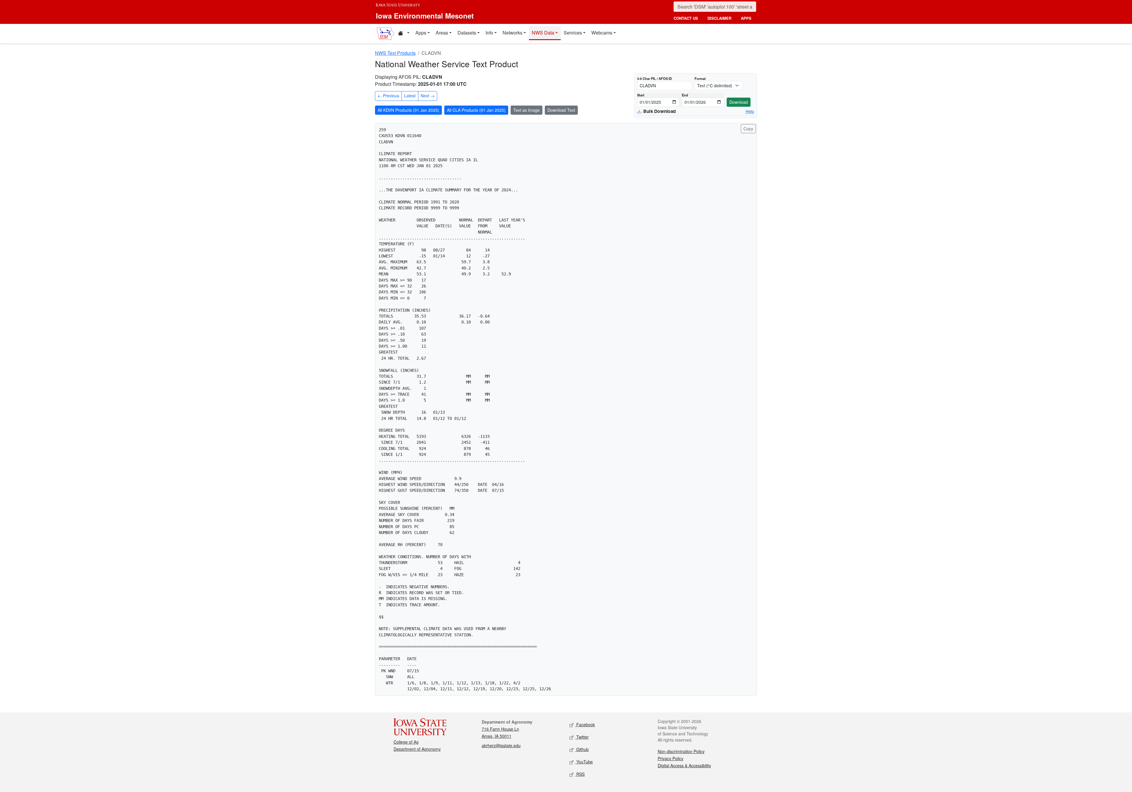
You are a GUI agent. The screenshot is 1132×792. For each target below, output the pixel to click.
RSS (580, 774)
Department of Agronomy (417, 749)
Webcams (601, 32)
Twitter (582, 737)
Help (750, 111)
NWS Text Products (395, 53)
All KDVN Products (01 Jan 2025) (408, 110)
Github (582, 749)
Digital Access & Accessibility (684, 765)
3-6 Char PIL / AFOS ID (654, 78)
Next (425, 95)
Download (738, 102)
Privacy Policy (670, 758)
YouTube (584, 762)
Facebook (585, 724)
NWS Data (543, 32)
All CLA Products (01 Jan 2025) (476, 110)
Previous (390, 95)
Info (489, 32)
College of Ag (406, 742)
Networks (512, 32)
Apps (420, 32)
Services (573, 32)
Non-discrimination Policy (681, 751)
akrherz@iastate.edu (501, 745)
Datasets (467, 32)
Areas (442, 32)
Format (700, 78)
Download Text (561, 110)
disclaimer (719, 18)
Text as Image (526, 110)
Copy (748, 129)
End (685, 95)
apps (746, 18)
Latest (410, 95)
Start (640, 95)
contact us (686, 18)
